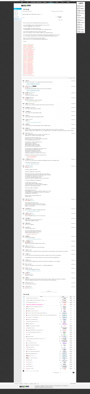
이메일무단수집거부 (26, 383)
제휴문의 (35, 383)
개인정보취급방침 (21, 383)
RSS (37, 383)
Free (62, 2)
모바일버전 (23, 0)
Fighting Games (39, 2)
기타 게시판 (26, 9)
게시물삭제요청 (31, 383)
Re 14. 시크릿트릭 (29, 200)
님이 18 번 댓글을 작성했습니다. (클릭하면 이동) (33, 211)
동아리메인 (20, 0)
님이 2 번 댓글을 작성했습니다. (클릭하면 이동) (33, 83)
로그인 (62, 0)
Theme (57, 2)
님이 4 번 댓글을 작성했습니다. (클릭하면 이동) (33, 90)
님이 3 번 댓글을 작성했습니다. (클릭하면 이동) (33, 84)
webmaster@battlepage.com (48, 386)
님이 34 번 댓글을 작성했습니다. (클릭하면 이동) (34, 122)
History (68, 2)
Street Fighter (33, 2)
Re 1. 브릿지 (28, 87)
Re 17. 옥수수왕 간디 (30, 214)
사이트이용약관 (16, 383)
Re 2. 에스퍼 (29, 167)
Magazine (45, 2)
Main (22, 2)
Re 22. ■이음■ (29, 242)
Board (51, 2)
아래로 (61, 19)
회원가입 (69, 0)
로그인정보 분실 (66, 0)
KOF (27, 2)
